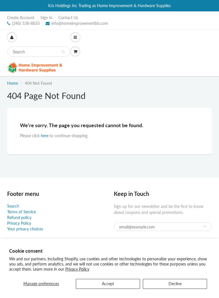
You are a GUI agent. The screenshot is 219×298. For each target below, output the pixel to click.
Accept (108, 283)
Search (13, 206)
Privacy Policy (77, 269)
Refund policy (19, 217)
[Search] (63, 51)
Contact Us (68, 17)
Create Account (21, 17)
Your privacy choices (25, 228)
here (44, 135)
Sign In (46, 17)
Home (12, 83)
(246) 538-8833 (26, 23)
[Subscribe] (205, 226)
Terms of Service (21, 211)
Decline (175, 283)
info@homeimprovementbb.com (79, 23)
